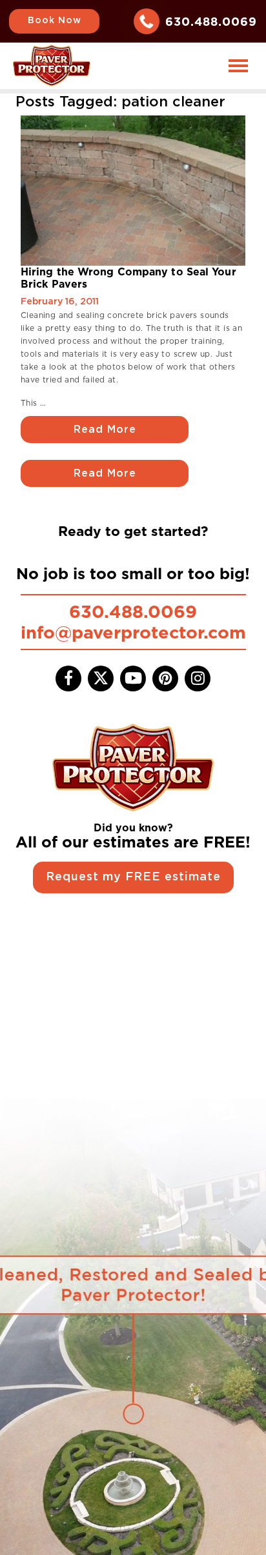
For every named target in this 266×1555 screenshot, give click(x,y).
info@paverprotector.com (133, 632)
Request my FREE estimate (133, 877)
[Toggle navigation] (238, 66)
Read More (105, 429)
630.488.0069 (211, 21)
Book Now (54, 20)
